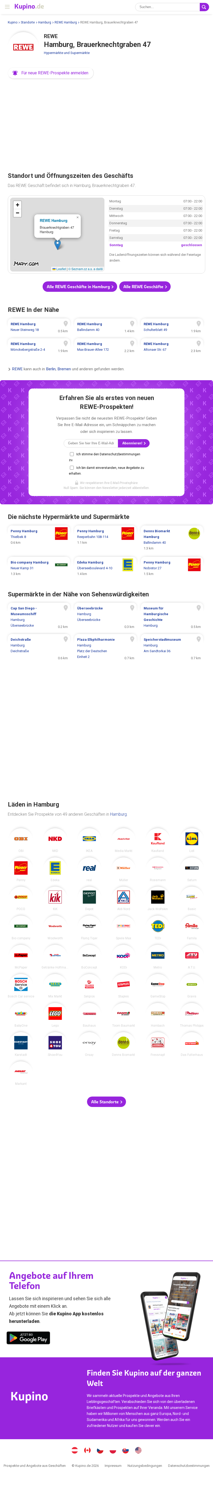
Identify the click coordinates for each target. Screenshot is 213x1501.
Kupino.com (138, 1451)
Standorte (28, 22)
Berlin (51, 369)
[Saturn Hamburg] (192, 869)
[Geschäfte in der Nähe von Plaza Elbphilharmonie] (105, 648)
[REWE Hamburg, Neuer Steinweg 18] (39, 327)
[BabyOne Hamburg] (21, 1015)
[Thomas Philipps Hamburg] (192, 1015)
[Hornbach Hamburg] (158, 1015)
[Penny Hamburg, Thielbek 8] (39, 540)
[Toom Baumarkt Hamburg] (123, 1015)
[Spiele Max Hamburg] (123, 928)
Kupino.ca (87, 1451)
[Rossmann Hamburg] (158, 869)
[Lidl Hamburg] (192, 840)
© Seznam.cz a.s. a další (85, 269)
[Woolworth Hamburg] (55, 928)
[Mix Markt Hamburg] (55, 986)
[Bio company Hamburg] (21, 928)
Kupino (12, 22)
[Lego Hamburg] (55, 1015)
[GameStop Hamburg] (158, 986)
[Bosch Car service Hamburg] (21, 986)
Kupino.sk (126, 1451)
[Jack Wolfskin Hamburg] (158, 899)
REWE (17, 369)
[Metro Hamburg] (158, 957)
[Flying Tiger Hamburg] (89, 928)
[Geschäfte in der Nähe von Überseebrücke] (105, 617)
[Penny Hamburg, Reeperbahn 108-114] (105, 540)
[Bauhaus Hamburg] (89, 1015)
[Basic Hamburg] (192, 899)
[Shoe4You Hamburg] (55, 1044)
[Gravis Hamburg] (192, 986)
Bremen (64, 369)
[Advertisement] (106, 123)
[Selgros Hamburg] (89, 986)
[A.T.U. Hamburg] (192, 957)
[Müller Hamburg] (123, 869)
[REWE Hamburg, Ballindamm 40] (105, 327)
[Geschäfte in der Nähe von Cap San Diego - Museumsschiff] (39, 617)
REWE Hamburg (66, 22)
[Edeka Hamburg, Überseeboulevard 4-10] (105, 568)
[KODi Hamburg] (123, 957)
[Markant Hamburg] (21, 1073)
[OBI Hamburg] (21, 840)
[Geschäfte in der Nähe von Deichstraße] (39, 648)
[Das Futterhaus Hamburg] (192, 1044)
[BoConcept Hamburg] (89, 957)
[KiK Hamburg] (55, 899)
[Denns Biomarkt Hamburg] (123, 1044)
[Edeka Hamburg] (55, 869)
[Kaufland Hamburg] (158, 840)
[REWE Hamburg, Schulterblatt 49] (172, 327)
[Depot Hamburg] (89, 899)
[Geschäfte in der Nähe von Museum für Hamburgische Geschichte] (172, 617)
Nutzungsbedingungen (145, 1466)
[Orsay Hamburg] (89, 1044)
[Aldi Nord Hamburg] (123, 899)
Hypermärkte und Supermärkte (67, 53)
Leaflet (61, 269)
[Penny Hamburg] (21, 869)
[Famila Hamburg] (192, 928)
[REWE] (23, 47)
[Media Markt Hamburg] (123, 840)
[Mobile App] (28, 1338)
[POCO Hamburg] (21, 899)
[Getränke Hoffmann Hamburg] (55, 957)
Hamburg (44, 22)
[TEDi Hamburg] (158, 928)
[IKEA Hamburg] (89, 840)
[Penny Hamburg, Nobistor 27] (172, 568)
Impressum (113, 1466)
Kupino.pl (113, 1451)
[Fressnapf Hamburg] (158, 1044)
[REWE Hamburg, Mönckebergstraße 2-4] (39, 346)
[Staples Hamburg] (123, 986)
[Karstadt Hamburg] (21, 1044)
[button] (51, 73)
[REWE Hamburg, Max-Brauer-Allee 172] (105, 346)
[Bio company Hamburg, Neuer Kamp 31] (39, 568)
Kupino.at (75, 1451)
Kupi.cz (100, 1451)
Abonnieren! (132, 443)
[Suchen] (204, 7)
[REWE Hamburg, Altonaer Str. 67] (172, 346)
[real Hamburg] (89, 869)
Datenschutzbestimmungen (189, 1466)
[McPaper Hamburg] (21, 957)
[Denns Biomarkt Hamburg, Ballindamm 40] (172, 540)
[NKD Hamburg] (55, 840)
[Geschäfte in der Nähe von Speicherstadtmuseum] (172, 648)
